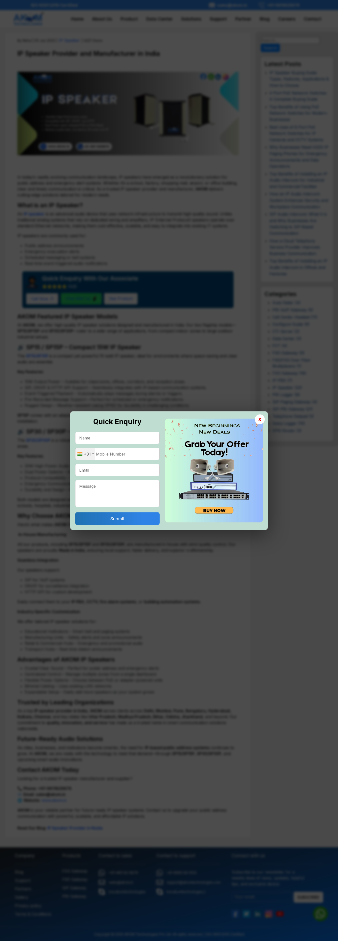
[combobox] (85, 454)
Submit (117, 518)
